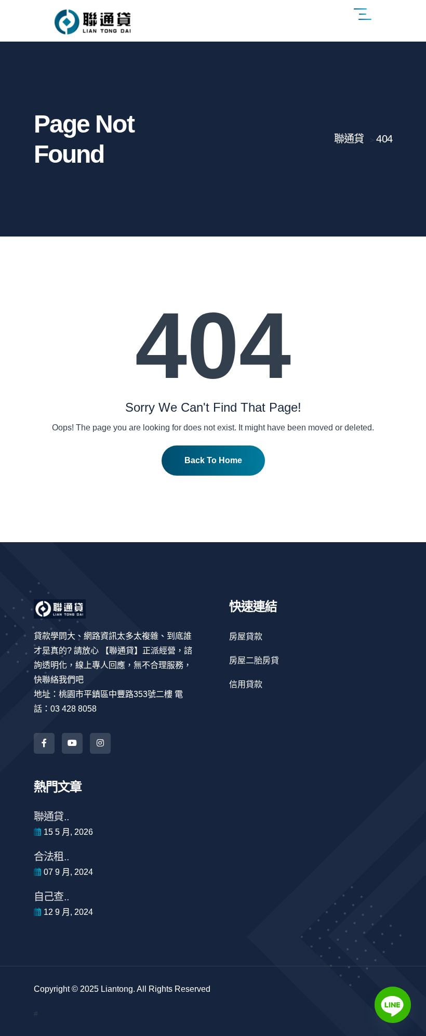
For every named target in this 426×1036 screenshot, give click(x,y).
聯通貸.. (51, 816)
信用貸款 (245, 684)
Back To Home (213, 460)
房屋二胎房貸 (254, 660)
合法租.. (51, 856)
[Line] (393, 1005)
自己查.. (51, 896)
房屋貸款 (245, 636)
